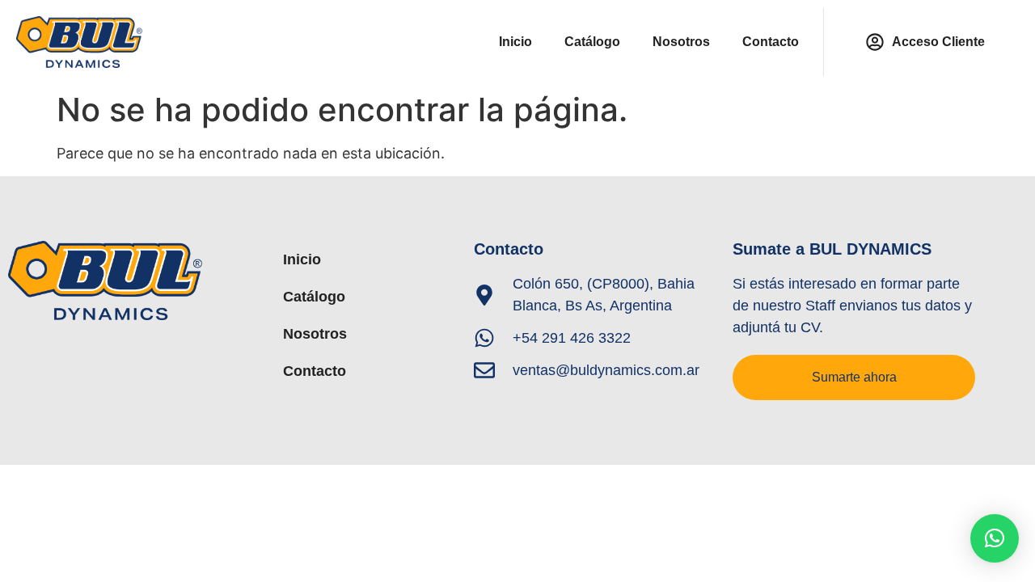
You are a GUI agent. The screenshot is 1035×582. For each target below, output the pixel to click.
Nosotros (681, 41)
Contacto (770, 41)
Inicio (515, 41)
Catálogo (592, 41)
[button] (994, 538)
